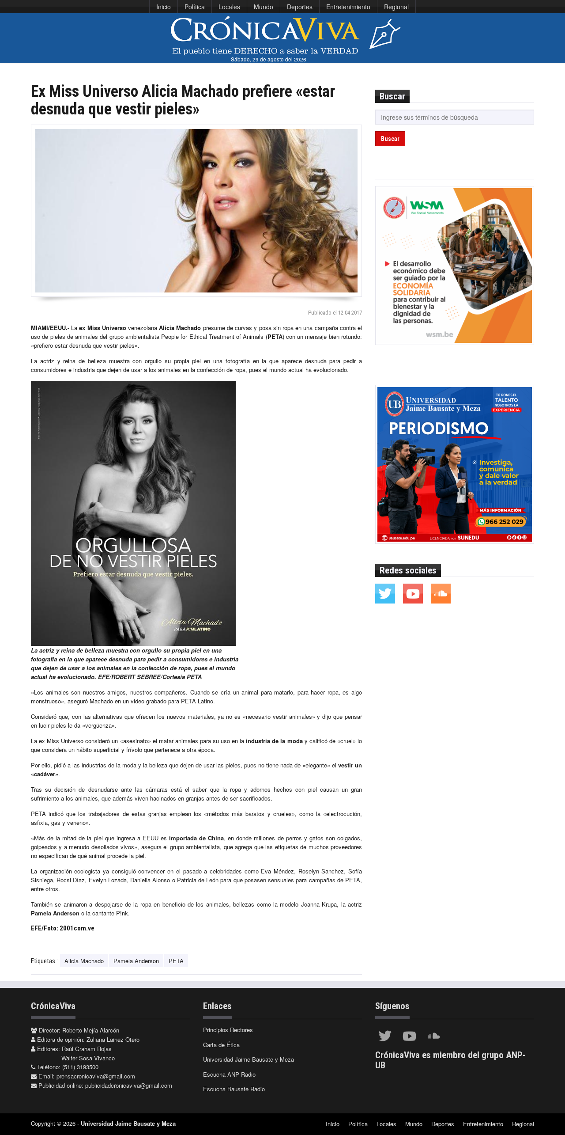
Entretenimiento (348, 6)
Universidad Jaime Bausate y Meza (248, 1059)
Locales (229, 6)
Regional (396, 6)
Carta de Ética (221, 1044)
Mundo (263, 6)
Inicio (163, 6)
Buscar (390, 138)
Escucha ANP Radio (229, 1074)
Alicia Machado (84, 961)
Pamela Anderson (136, 961)
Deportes (300, 6)
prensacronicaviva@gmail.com (95, 1076)
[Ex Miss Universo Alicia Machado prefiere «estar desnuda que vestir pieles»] (196, 210)
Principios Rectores (228, 1029)
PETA (176, 961)
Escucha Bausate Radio (234, 1089)
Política (195, 6)
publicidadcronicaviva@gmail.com (128, 1085)
